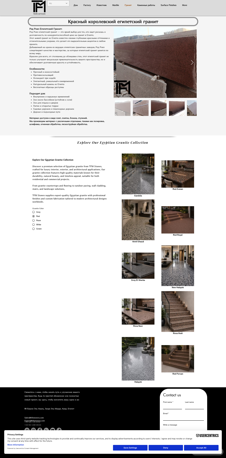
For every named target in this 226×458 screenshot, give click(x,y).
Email (166, 413)
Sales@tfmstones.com (34, 417)
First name (168, 402)
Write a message (170, 425)
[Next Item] (192, 62)
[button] (146, 5)
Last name (189, 402)
